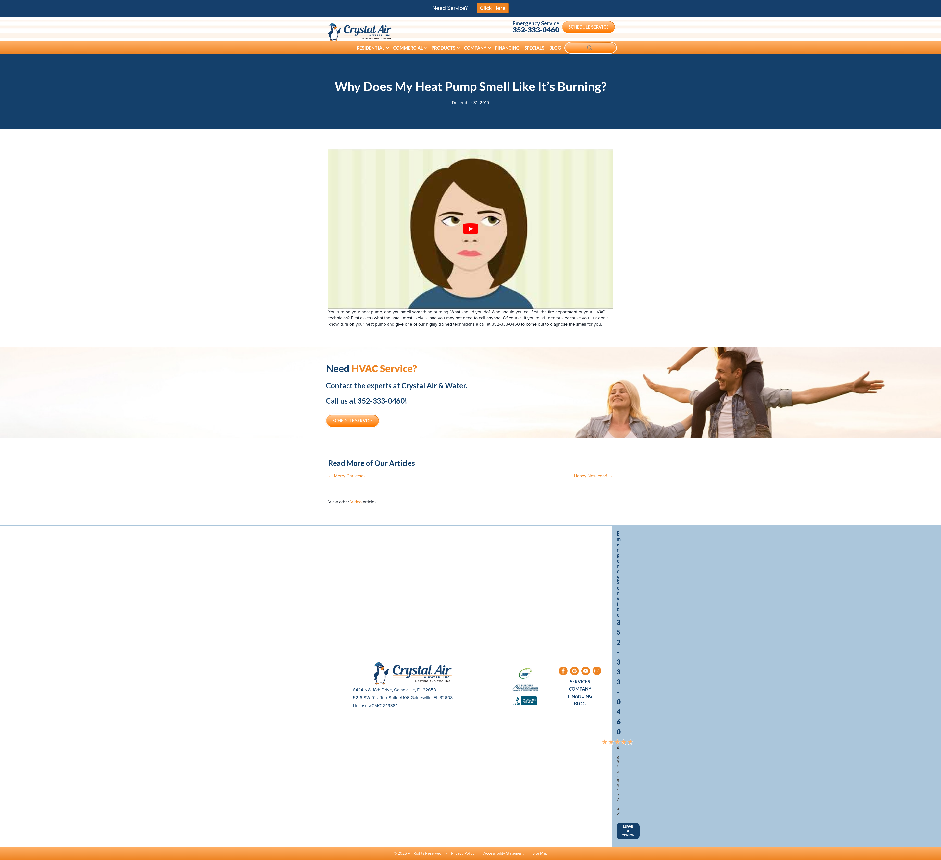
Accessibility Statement (503, 853)
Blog (555, 48)
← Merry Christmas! (347, 476)
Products (443, 48)
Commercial (408, 48)
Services (580, 681)
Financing (507, 48)
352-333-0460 (536, 29)
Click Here (493, 8)
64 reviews (618, 799)
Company (475, 48)
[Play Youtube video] (470, 229)
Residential (370, 48)
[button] (387, 48)
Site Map (539, 853)
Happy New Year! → (593, 476)
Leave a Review (628, 831)
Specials (534, 48)
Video (356, 502)
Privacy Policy (463, 853)
